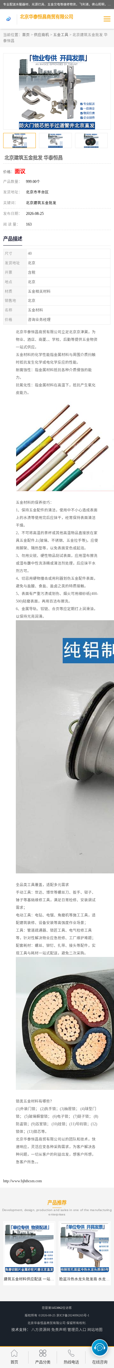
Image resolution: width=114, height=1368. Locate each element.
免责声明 (58, 1330)
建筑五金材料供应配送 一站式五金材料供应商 (42, 1279)
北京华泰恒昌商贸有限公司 (47, 1323)
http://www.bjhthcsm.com (22, 1181)
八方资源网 (40, 1330)
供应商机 (41, 35)
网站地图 (95, 1330)
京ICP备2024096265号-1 (72, 1315)
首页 (26, 35)
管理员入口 (76, 1330)
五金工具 (60, 35)
